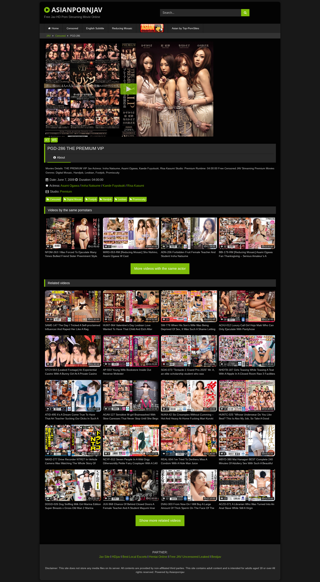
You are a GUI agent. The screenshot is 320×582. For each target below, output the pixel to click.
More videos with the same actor (160, 268)
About (60, 157)
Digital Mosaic (74, 199)
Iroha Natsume (91, 185)
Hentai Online (158, 556)
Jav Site (104, 556)
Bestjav (216, 556)
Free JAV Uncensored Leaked (189, 556)
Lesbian (122, 199)
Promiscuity (139, 199)
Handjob (107, 199)
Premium (66, 191)
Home (55, 28)
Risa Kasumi (135, 185)
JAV (48, 35)
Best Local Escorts (134, 556)
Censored (72, 28)
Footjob (92, 199)
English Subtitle (95, 28)
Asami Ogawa (70, 185)
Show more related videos (160, 520)
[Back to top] (308, 571)
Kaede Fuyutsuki (114, 185)
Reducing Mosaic (122, 28)
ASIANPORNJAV (76, 9)
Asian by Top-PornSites (185, 28)
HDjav (116, 556)
